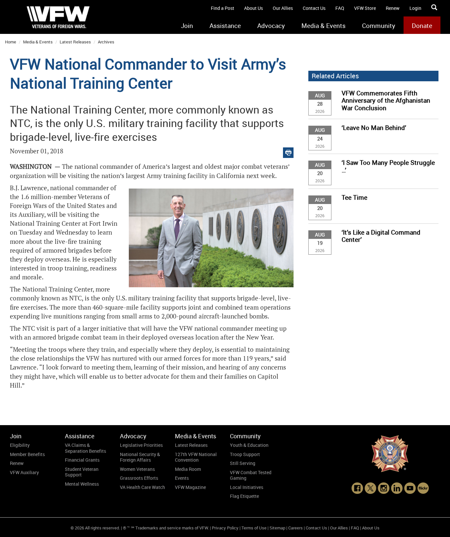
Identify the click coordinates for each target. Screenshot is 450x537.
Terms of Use (254, 528)
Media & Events (323, 25)
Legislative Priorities (141, 445)
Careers (295, 528)
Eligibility (20, 445)
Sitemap (277, 528)
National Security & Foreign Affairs (140, 457)
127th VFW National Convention (196, 457)
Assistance (225, 25)
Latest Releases (75, 42)
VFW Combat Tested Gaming (250, 475)
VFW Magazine (190, 487)
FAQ (339, 8)
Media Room (188, 469)
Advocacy (271, 25)
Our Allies (283, 8)
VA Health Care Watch (142, 487)
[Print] (288, 151)
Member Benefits (27, 454)
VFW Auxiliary (24, 472)
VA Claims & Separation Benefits (85, 448)
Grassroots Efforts (139, 478)
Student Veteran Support (81, 472)
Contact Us (314, 8)
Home (10, 42)
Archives (106, 42)
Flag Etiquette (244, 496)
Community (378, 25)
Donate (422, 25)
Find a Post (222, 8)
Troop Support (245, 454)
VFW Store (365, 8)
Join (187, 25)
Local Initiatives (246, 487)
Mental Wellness (82, 484)
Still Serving (242, 463)
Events (182, 478)
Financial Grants (82, 460)
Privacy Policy (225, 528)
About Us (253, 8)
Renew (393, 8)
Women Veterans (137, 469)
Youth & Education (249, 445)
